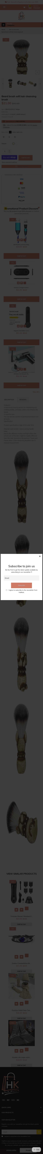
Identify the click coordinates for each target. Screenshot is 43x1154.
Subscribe (21, 585)
